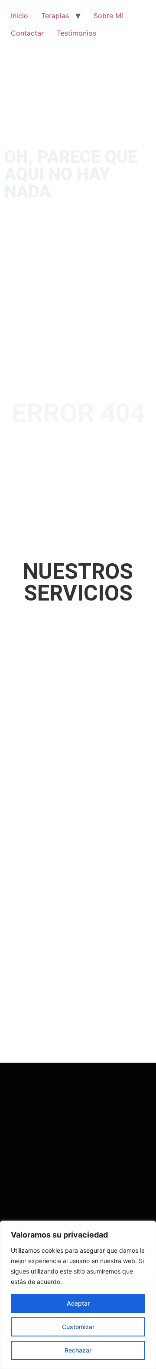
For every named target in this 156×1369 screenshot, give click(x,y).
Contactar (27, 33)
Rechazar (78, 1350)
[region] (78, 1295)
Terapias (55, 15)
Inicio (19, 15)
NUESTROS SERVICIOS (78, 582)
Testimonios (76, 33)
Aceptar (78, 1303)
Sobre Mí (108, 15)
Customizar (78, 1326)
